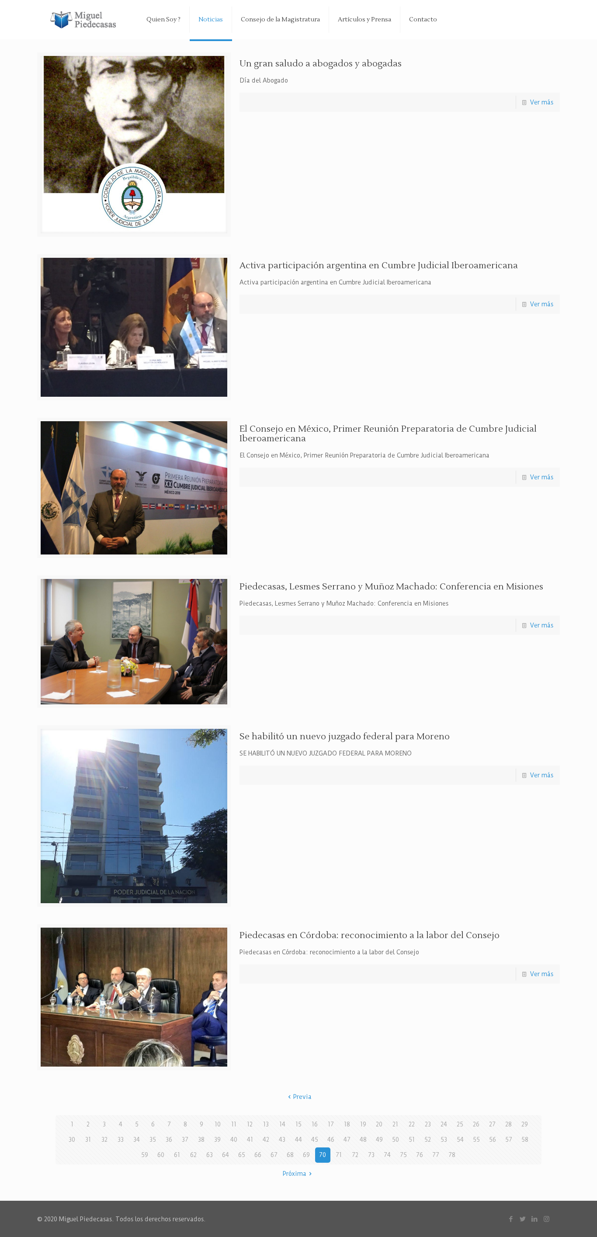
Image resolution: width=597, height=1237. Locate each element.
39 (217, 1139)
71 (339, 1154)
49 (379, 1139)
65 (241, 1154)
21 (395, 1124)
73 (371, 1154)
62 (193, 1154)
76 (419, 1154)
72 (355, 1154)
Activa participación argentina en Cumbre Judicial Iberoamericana (378, 265)
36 (169, 1139)
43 (282, 1139)
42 (266, 1139)
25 (460, 1124)
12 (250, 1124)
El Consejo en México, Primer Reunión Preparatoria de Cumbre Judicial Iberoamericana (388, 433)
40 (233, 1139)
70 (322, 1154)
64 (225, 1154)
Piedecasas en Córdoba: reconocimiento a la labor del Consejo (369, 935)
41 (250, 1139)
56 (492, 1139)
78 (451, 1154)
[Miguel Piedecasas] (85, 19)
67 (274, 1154)
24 (444, 1124)
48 (363, 1139)
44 (298, 1139)
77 (435, 1154)
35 (152, 1139)
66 (257, 1154)
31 (88, 1139)
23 (428, 1124)
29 (524, 1124)
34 (136, 1139)
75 (403, 1154)
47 (347, 1139)
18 (347, 1124)
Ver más (541, 102)
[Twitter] (523, 1219)
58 (524, 1139)
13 (266, 1124)
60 (160, 1154)
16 (315, 1124)
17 (331, 1124)
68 (290, 1154)
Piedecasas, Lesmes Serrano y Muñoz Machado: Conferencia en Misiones (391, 587)
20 (379, 1124)
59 (144, 1154)
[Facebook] (511, 1219)
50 (395, 1139)
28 (508, 1124)
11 (233, 1124)
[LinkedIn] (534, 1219)
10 (218, 1124)
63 (209, 1154)
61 (177, 1154)
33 (121, 1139)
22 (412, 1124)
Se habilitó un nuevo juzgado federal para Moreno (344, 736)
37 (185, 1139)
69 (306, 1154)
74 (387, 1154)
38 (201, 1139)
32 (104, 1139)
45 (314, 1139)
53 (444, 1139)
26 (476, 1124)
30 (72, 1139)
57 (508, 1139)
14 (282, 1124)
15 (298, 1124)
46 (330, 1139)
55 (476, 1139)
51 (412, 1139)
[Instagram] (546, 1219)
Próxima (294, 1173)
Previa (302, 1096)
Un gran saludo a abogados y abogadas (320, 63)
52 (427, 1139)
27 (492, 1124)
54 (460, 1139)
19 (363, 1124)
